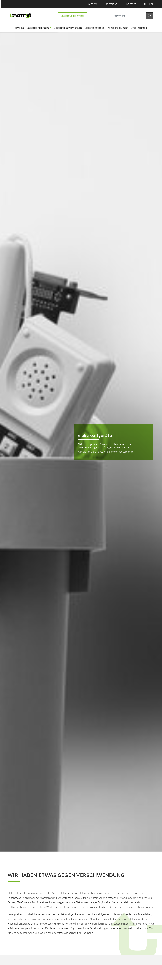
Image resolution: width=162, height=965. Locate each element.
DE (145, 4)
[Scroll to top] (153, 956)
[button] (40, 28)
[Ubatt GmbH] (20, 16)
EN (151, 4)
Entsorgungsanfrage (72, 15)
